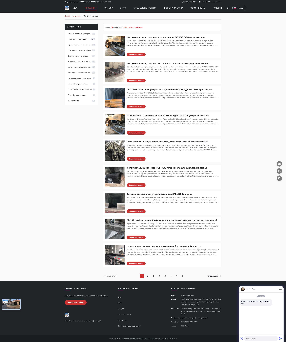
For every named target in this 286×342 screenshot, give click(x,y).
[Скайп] (279, 171)
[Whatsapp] (279, 178)
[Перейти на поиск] (228, 8)
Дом (76, 8)
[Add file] (241, 338)
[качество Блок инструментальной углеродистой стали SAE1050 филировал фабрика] (115, 203)
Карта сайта (122, 320)
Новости (217, 8)
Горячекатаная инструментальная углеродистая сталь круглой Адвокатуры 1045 (167, 142)
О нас (123, 8)
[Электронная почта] (279, 164)
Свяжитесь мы (198, 8)
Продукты (90, 8)
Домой (67, 16)
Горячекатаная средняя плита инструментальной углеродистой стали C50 (164, 246)
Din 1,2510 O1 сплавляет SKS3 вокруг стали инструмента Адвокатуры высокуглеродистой (172, 220)
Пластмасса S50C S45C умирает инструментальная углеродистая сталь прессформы (169, 89)
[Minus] (280, 289)
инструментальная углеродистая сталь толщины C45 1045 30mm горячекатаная (167, 168)
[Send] (280, 338)
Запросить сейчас (136, 54)
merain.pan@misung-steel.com (211, 2)
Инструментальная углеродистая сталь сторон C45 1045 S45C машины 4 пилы (166, 37)
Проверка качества (173, 8)
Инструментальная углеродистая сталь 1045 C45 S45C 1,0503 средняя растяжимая (168, 63)
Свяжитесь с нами (124, 314)
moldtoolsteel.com (187, 295)
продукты (76, 16)
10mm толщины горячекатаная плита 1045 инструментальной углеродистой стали (168, 115)
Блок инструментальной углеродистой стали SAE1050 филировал (160, 194)
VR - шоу (108, 8)
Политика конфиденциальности (129, 326)
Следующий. (213, 276)
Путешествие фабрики (144, 8)
